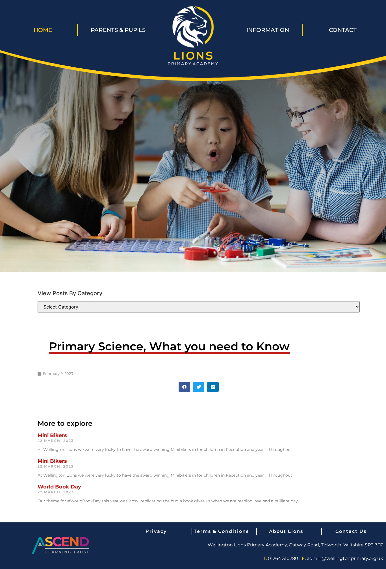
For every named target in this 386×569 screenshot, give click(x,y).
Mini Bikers (52, 435)
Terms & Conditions (221, 531)
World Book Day (59, 487)
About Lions (286, 531)
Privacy (156, 531)
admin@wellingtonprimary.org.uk (345, 558)
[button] (184, 387)
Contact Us (351, 531)
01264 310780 (283, 558)
